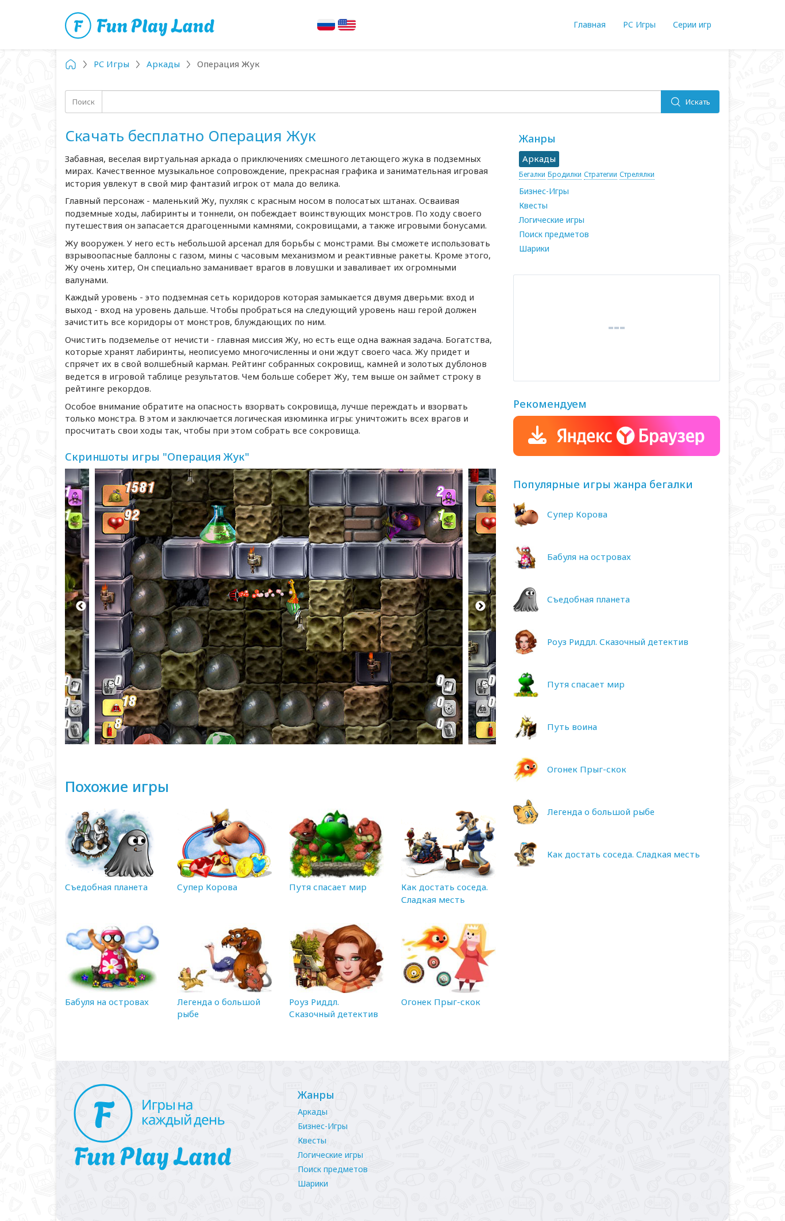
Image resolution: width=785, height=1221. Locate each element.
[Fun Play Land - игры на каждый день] (174, 1127)
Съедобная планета (106, 886)
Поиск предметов (554, 234)
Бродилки (565, 174)
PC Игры (639, 24)
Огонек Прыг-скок (440, 1001)
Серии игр (692, 24)
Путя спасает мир (328, 886)
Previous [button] (81, 606)
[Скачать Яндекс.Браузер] (616, 436)
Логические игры (551, 219)
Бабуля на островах (107, 1001)
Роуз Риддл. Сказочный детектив (333, 1007)
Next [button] (480, 606)
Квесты (533, 205)
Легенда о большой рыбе (601, 811)
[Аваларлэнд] (141, 24)
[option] (280, 606)
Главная (590, 24)
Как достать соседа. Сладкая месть (444, 893)
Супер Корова (207, 886)
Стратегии (600, 174)
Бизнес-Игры (544, 191)
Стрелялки (637, 174)
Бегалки (532, 174)
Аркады (313, 1111)
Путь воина (572, 726)
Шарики (534, 248)
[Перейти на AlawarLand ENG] (347, 24)
